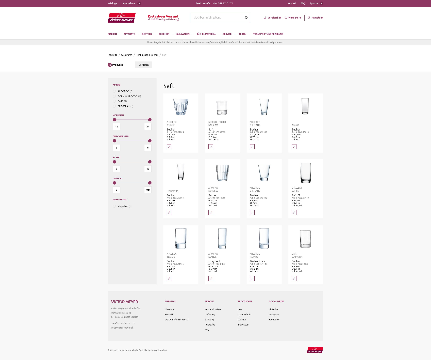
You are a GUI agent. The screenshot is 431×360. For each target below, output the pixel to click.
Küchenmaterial (206, 34)
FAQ (303, 3)
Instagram (274, 314)
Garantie (242, 319)
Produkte (112, 55)
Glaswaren (182, 34)
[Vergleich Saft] (210, 146)
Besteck (147, 34)
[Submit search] (246, 17)
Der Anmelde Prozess (176, 319)
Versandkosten (213, 309)
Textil (242, 34)
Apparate (129, 34)
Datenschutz (244, 314)
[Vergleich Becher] (169, 146)
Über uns (169, 309)
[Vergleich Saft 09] (294, 212)
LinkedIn (273, 309)
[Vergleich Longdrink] (210, 278)
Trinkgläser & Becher (147, 55)
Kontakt (292, 3)
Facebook (274, 319)
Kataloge (112, 3)
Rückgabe (210, 324)
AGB (240, 309)
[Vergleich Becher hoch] (252, 278)
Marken (112, 34)
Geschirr (164, 34)
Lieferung (210, 314)
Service (227, 34)
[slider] (114, 119)
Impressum (243, 324)
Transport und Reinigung (268, 34)
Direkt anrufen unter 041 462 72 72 (214, 3)
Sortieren (144, 64)
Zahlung (209, 319)
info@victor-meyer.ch (122, 327)
